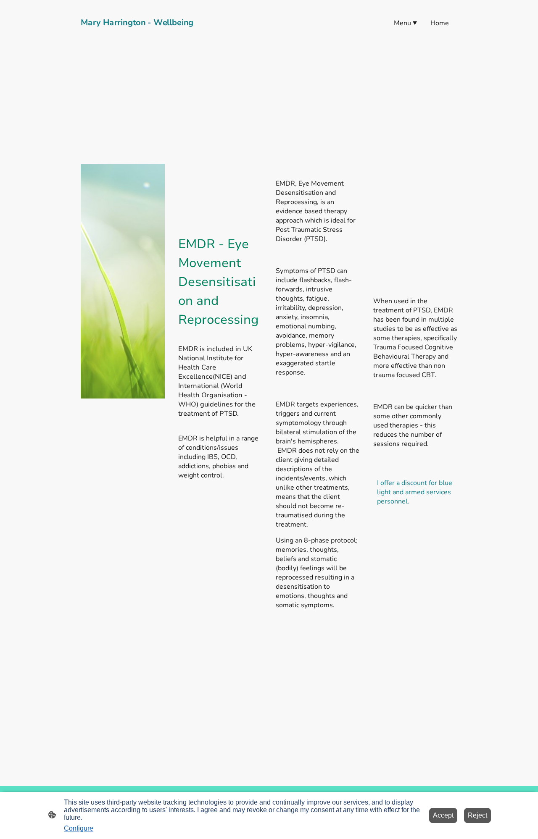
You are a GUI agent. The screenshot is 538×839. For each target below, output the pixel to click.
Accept (443, 815)
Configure (78, 828)
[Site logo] (139, 34)
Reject (477, 815)
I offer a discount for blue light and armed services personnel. (414, 492)
